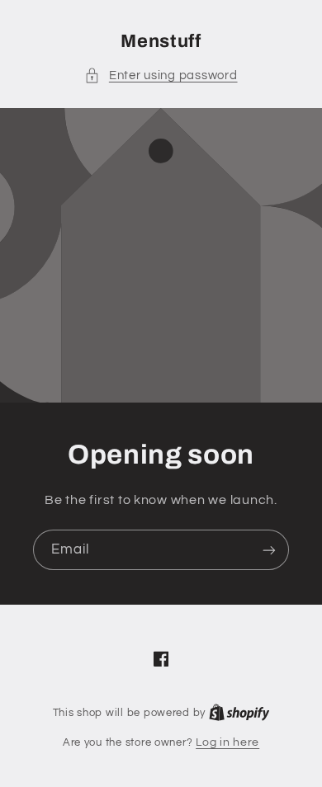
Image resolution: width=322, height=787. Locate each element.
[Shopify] (239, 713)
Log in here (227, 742)
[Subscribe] (269, 550)
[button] (160, 76)
